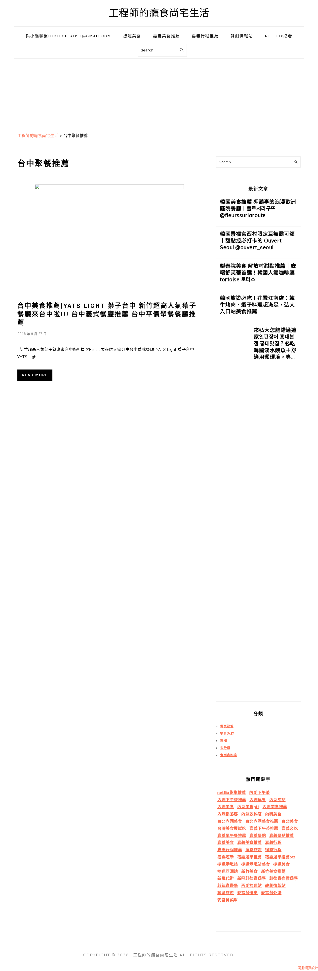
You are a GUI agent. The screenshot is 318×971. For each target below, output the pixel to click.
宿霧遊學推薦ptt (280, 856)
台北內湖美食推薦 (261, 821)
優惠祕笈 (227, 726)
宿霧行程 (273, 849)
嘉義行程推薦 (229, 849)
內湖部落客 (227, 813)
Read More (35, 374)
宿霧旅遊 (253, 849)
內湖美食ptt (248, 806)
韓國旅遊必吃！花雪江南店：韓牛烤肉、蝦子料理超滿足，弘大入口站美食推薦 (257, 305)
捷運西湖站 (227, 871)
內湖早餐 (257, 799)
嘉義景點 (257, 835)
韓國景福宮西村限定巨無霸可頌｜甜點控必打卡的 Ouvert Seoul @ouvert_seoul (257, 240)
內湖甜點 (277, 799)
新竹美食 (249, 871)
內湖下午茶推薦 (231, 799)
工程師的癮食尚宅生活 (159, 13)
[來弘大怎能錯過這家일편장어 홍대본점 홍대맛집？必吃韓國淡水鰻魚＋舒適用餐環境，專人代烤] (233, 514)
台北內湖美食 (229, 821)
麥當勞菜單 (227, 899)
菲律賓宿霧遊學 (283, 878)
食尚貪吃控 (228, 755)
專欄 (223, 740)
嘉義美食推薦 (249, 842)
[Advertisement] (159, 93)
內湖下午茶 (259, 792)
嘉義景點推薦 (281, 835)
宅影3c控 (227, 733)
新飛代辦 (225, 878)
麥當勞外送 (271, 892)
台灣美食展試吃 (231, 828)
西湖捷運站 (251, 885)
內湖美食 (225, 806)
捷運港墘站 (227, 864)
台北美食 (289, 821)
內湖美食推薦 (275, 806)
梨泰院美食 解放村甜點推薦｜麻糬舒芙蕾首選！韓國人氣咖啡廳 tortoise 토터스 (258, 272)
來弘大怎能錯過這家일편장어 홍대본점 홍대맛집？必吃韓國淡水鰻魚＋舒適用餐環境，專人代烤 (275, 347)
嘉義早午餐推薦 (231, 835)
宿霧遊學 (225, 856)
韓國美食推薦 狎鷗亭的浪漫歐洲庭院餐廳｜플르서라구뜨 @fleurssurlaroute (258, 208)
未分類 (225, 748)
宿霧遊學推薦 (249, 856)
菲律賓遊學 (227, 885)
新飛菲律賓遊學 (251, 878)
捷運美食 (281, 864)
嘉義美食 (225, 842)
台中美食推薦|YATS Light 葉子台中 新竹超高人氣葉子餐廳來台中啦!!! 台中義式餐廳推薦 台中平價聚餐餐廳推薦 (107, 314)
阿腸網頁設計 (308, 968)
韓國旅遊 (225, 892)
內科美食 (273, 813)
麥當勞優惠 (247, 892)
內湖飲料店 (251, 813)
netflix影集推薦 (231, 792)
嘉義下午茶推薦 (263, 828)
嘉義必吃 (289, 828)
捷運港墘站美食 (255, 864)
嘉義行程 (273, 842)
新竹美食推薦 (273, 871)
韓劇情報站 (275, 885)
